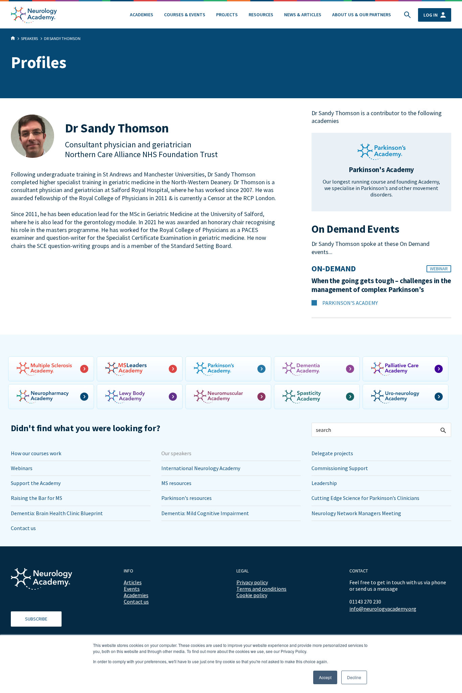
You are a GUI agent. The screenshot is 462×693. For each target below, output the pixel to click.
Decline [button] (354, 677)
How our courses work (36, 453)
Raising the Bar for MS (36, 498)
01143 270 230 (365, 601)
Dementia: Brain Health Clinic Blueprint (57, 513)
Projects (227, 15)
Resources (261, 15)
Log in (430, 15)
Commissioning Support (339, 468)
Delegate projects (332, 453)
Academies (141, 15)
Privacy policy (252, 582)
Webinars (21, 468)
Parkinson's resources (186, 498)
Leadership (324, 483)
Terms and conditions (261, 588)
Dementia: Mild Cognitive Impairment (205, 513)
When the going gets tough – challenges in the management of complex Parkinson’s (381, 285)
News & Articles (302, 15)
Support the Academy (36, 483)
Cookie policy (251, 595)
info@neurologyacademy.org (382, 609)
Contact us (23, 528)
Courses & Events (184, 15)
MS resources (176, 483)
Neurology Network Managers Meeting (356, 513)
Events (132, 588)
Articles (133, 582)
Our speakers (176, 453)
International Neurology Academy (200, 468)
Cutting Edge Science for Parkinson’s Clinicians (365, 498)
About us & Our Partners (361, 15)
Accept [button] (325, 677)
